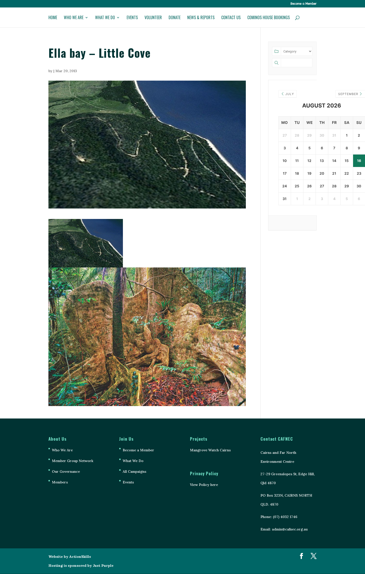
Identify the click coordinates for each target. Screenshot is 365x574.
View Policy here (204, 484)
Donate (175, 18)
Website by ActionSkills (69, 556)
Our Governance (66, 471)
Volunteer (153, 18)
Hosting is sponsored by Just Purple (80, 565)
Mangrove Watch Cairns (210, 450)
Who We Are (73, 18)
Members (60, 482)
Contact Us (231, 18)
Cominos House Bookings (268, 18)
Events (132, 18)
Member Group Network (72, 461)
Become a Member (304, 3)
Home (52, 18)
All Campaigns (134, 471)
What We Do (105, 18)
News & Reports (201, 18)
